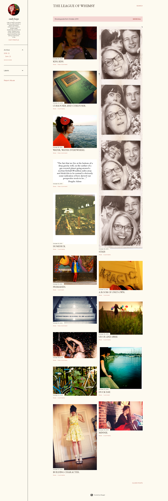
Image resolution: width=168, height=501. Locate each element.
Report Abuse (9, 80)
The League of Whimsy (74, 5)
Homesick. (59, 246)
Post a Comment (62, 64)
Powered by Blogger (99, 495)
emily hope (14, 18)
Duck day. (104, 391)
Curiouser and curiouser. (69, 105)
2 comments (107, 254)
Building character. (66, 472)
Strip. (102, 251)
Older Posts (137, 483)
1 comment (61, 290)
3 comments (61, 108)
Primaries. (59, 286)
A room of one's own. (112, 292)
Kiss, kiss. (58, 61)
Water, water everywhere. (69, 149)
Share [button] (54, 64)
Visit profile (14, 40)
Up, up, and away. (108, 336)
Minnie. (103, 432)
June (7, 56)
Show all (137, 19)
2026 (6, 53)
